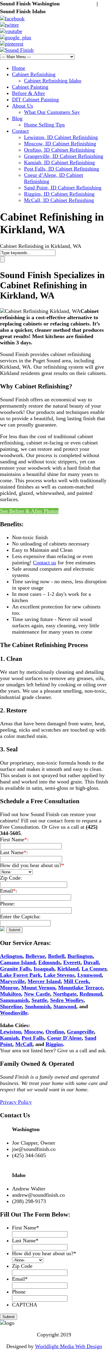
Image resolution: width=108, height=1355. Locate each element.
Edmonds (49, 962)
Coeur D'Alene (64, 1038)
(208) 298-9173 (64, 11)
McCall (23, 1044)
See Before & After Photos (29, 511)
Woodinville (14, 1013)
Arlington (11, 956)
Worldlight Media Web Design (68, 1346)
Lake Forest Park (20, 975)
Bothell (56, 956)
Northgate (64, 994)
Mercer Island (44, 981)
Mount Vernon (38, 988)
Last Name (25, 1241)
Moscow (33, 1032)
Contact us (44, 563)
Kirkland (68, 969)
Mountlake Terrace (80, 988)
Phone (19, 1292)
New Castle (37, 994)
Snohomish (37, 1006)
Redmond (91, 994)
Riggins (54, 1044)
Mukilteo (10, 994)
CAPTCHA (24, 1305)
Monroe (9, 988)
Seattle (39, 1000)
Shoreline (11, 1006)
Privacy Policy (16, 1102)
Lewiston (10, 1032)
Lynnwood (89, 975)
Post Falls (33, 1038)
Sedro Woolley (66, 1000)
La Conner (94, 969)
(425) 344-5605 (78, 4)
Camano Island (17, 962)
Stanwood (64, 1006)
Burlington (80, 956)
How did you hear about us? (44, 1253)
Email (20, 1279)
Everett (71, 962)
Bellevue (35, 956)
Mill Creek (76, 981)
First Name (25, 1228)
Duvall (91, 962)
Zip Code (22, 1266)
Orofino (55, 1032)
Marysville (12, 981)
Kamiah (9, 1038)
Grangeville (80, 1032)
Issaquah (44, 969)
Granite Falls (15, 969)
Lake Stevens (59, 975)
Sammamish (14, 1000)
